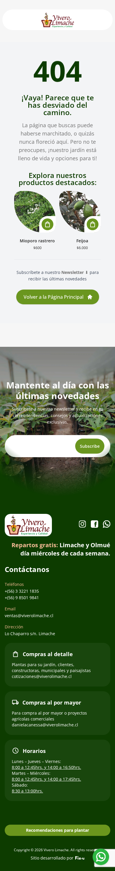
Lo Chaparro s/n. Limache (30, 633)
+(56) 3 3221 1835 (22, 591)
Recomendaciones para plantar (57, 830)
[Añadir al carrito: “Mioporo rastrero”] (47, 224)
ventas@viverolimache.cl (29, 615)
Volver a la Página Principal (53, 297)
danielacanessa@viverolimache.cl (45, 725)
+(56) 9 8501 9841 (22, 597)
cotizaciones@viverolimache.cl (42, 676)
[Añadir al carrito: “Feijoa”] (92, 224)
